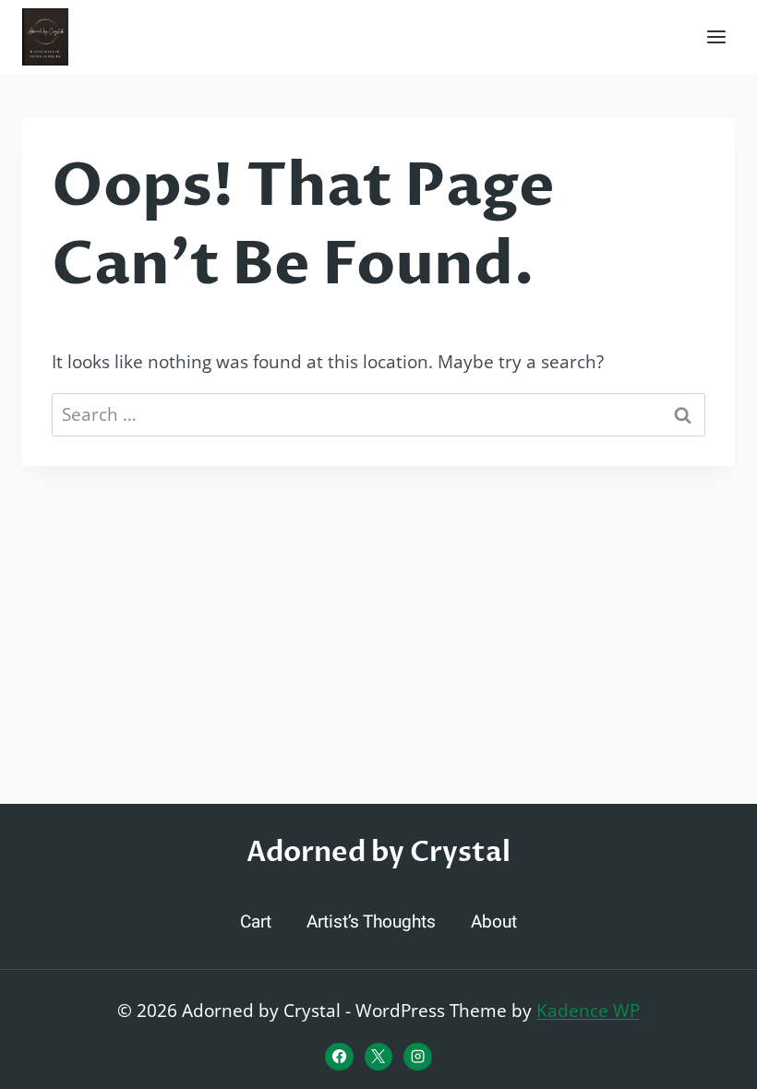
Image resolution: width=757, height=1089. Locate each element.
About (494, 922)
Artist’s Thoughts (371, 922)
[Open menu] (716, 36)
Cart (255, 922)
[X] (378, 1057)
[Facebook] (339, 1057)
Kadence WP (588, 1011)
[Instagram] (417, 1057)
